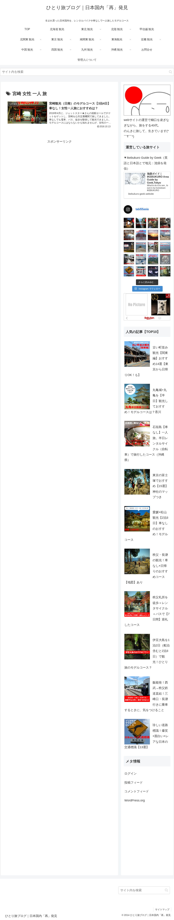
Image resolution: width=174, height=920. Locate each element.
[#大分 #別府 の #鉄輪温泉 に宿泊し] (129, 223)
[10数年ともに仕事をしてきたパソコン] (165, 235)
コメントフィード (136, 791)
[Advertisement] (59, 168)
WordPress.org (134, 800)
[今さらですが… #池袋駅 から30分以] (153, 223)
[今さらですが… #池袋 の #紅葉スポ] (165, 223)
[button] (170, 72)
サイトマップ (162, 909)
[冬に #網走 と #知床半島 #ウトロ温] (141, 259)
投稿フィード (133, 782)
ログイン (130, 773)
